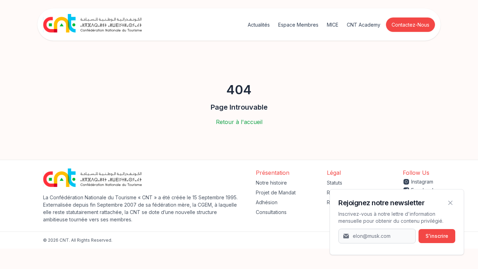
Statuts (334, 183)
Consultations (271, 212)
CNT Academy (363, 25)
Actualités (259, 25)
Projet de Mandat (276, 192)
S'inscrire (437, 236)
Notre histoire (271, 183)
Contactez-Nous (410, 25)
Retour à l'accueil (239, 121)
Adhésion (266, 202)
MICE (332, 25)
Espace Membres (298, 25)
